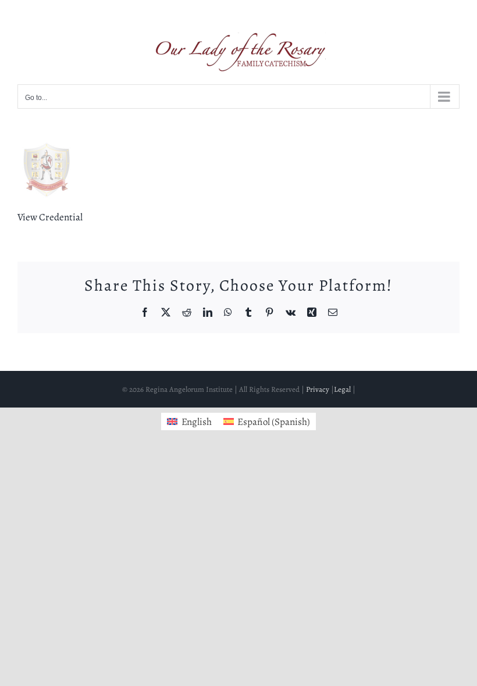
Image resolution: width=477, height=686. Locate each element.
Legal (342, 389)
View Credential (50, 217)
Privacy (317, 389)
